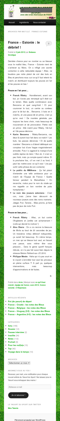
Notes (10, 338)
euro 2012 (34, 285)
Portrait (11, 341)
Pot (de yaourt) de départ (20, 301)
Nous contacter (39, 22)
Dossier (11, 328)
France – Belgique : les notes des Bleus (27, 307)
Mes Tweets (13, 408)
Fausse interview (16, 332)
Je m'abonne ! (18, 395)
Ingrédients (24, 22)
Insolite (11, 335)
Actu (20, 282)
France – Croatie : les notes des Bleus (26, 304)
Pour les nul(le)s (16, 345)
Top (10, 348)
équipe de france (22, 285)
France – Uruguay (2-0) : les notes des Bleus (29, 311)
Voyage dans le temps (18, 351)
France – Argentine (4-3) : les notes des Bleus (29, 314)
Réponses (21, 287)
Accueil (12, 22)
